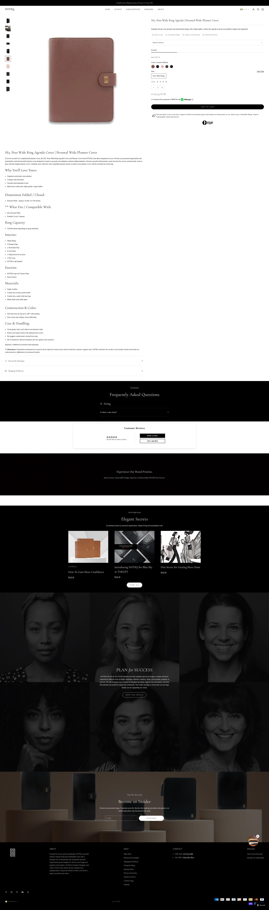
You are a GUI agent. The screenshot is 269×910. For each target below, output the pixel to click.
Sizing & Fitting (129, 865)
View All (134, 585)
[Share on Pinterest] (163, 82)
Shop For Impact (135, 695)
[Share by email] (166, 82)
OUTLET (118, 9)
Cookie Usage (129, 881)
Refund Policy (129, 869)
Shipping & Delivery (131, 862)
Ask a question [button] (152, 441)
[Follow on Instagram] (12, 892)
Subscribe (151, 818)
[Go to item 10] (8, 89)
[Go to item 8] (8, 74)
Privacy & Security (130, 873)
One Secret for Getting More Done (180, 567)
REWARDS (148, 9)
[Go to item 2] (8, 29)
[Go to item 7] (8, 66)
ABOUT (160, 9)
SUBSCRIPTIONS (133, 9)
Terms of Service (130, 877)
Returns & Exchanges (131, 858)
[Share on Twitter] (160, 82)
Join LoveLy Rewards (255, 854)
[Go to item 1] (8, 21)
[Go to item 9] (8, 81)
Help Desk (127, 854)
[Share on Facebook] (157, 82)
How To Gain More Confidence (86, 572)
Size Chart (260, 71)
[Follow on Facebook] (6, 892)
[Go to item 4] (8, 44)
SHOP (107, 9)
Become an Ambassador (255, 858)
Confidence (72, 566)
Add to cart (207, 107)
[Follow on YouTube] (22, 892)
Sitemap (126, 884)
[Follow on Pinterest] (17, 892)
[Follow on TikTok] (28, 892)
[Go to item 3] (8, 36)
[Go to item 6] (8, 59)
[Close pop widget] (257, 836)
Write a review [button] (152, 436)
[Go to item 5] (8, 51)
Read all (71, 577)
